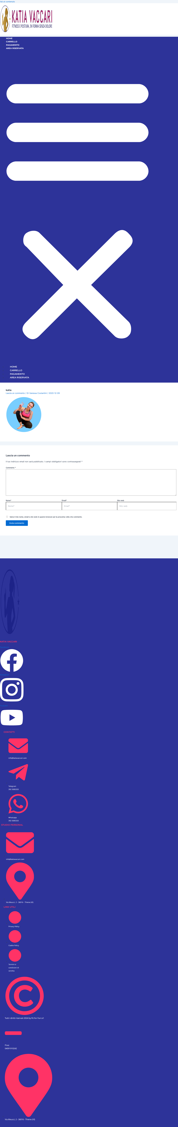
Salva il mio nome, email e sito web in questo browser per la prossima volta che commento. (46, 517)
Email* (64, 500)
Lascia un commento (15, 393)
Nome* (8, 500)
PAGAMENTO (12, 45)
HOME (9, 38)
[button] (77, 207)
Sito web (120, 500)
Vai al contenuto (7, 1)
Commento (11, 468)
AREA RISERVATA (15, 48)
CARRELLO (11, 41)
